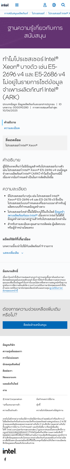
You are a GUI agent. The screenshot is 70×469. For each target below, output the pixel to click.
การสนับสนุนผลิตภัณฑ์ (16, 13)
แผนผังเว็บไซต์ (10, 384)
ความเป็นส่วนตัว (10, 410)
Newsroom (9, 377)
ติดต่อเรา (7, 371)
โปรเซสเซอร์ (38, 13)
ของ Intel (31, 438)
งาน (5, 390)
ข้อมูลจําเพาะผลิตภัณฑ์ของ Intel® (36, 213)
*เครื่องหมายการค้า (11, 405)
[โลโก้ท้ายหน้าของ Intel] (10, 451)
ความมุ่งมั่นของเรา (12, 351)
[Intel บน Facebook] (5, 459)
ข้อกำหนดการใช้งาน (45, 399)
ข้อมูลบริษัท (9, 345)
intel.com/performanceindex (21, 430)
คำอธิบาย (10, 122)
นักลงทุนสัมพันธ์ (11, 364)
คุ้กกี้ (38, 405)
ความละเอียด (12, 128)
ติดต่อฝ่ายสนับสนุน (35, 325)
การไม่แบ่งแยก (11, 358)
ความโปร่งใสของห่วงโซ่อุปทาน (49, 410)
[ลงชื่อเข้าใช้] (44, 5)
